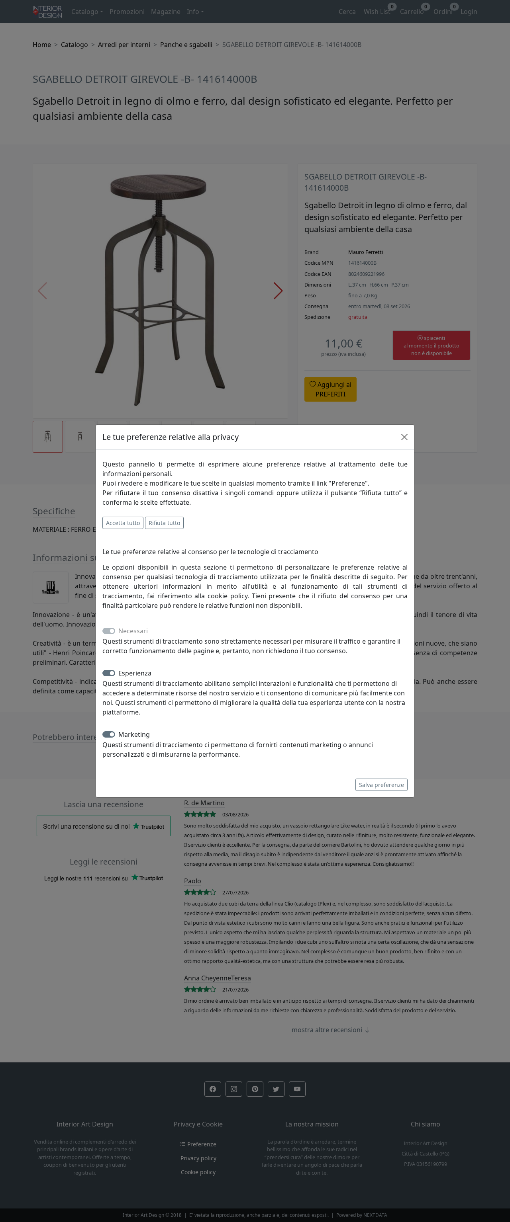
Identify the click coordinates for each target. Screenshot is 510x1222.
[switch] (108, 673)
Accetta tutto (123, 523)
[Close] (404, 437)
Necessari (133, 631)
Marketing (134, 734)
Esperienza (134, 673)
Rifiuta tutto (164, 523)
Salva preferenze (381, 785)
